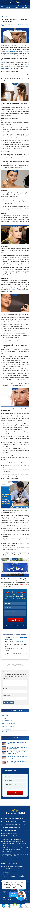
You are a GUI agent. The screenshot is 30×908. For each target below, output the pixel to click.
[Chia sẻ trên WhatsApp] (8, 665)
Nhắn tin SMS (26, 907)
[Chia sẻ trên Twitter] (13, 665)
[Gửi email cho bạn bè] (16, 665)
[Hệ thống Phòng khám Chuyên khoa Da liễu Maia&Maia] (15, 2)
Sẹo (7, 16)
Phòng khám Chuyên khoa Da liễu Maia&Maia (17, 51)
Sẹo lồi (3, 62)
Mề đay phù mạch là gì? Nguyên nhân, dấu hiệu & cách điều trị (17, 752)
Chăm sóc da (5, 732)
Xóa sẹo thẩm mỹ (6, 718)
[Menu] (2, 6)
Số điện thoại (6, 695)
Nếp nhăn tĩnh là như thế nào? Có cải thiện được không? (17, 757)
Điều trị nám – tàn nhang (8, 726)
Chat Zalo (9, 907)
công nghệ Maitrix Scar (13, 417)
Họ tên (5, 688)
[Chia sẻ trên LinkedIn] (21, 665)
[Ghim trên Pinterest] (19, 665)
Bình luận (5, 679)
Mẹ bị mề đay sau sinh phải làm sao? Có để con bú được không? (17, 747)
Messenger (21, 907)
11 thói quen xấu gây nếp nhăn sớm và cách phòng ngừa (16, 743)
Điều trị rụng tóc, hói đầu (8, 723)
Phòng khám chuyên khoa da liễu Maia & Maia (16, 902)
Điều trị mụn (5, 715)
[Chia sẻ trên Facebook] (11, 665)
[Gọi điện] (15, 905)
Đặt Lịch (3, 907)
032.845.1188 (19, 642)
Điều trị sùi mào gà (7, 720)
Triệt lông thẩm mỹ (7, 729)
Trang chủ (3, 16)
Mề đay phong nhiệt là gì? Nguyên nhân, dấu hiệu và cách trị (17, 762)
